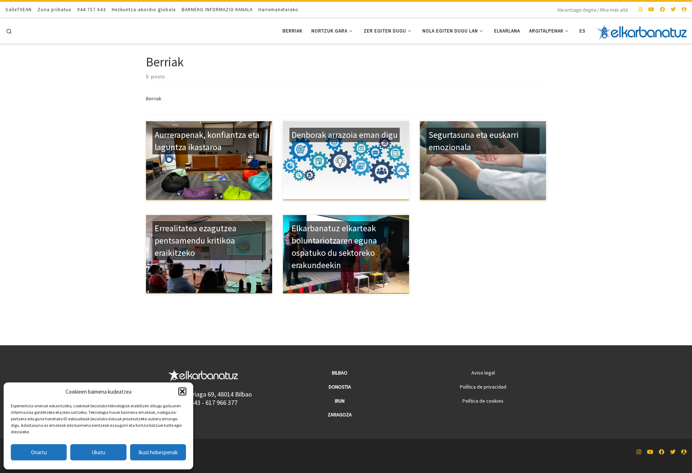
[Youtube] (651, 10)
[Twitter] (673, 10)
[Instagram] (640, 10)
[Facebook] (662, 10)
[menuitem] (582, 31)
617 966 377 (221, 402)
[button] (182, 391)
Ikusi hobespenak (158, 452)
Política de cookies (483, 401)
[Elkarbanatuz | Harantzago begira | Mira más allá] (641, 31)
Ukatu (98, 452)
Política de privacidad (483, 387)
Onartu (39, 452)
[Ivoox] (684, 10)
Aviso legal (483, 372)
